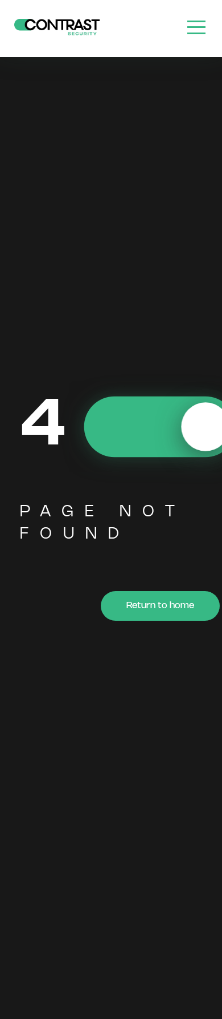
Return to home (160, 605)
